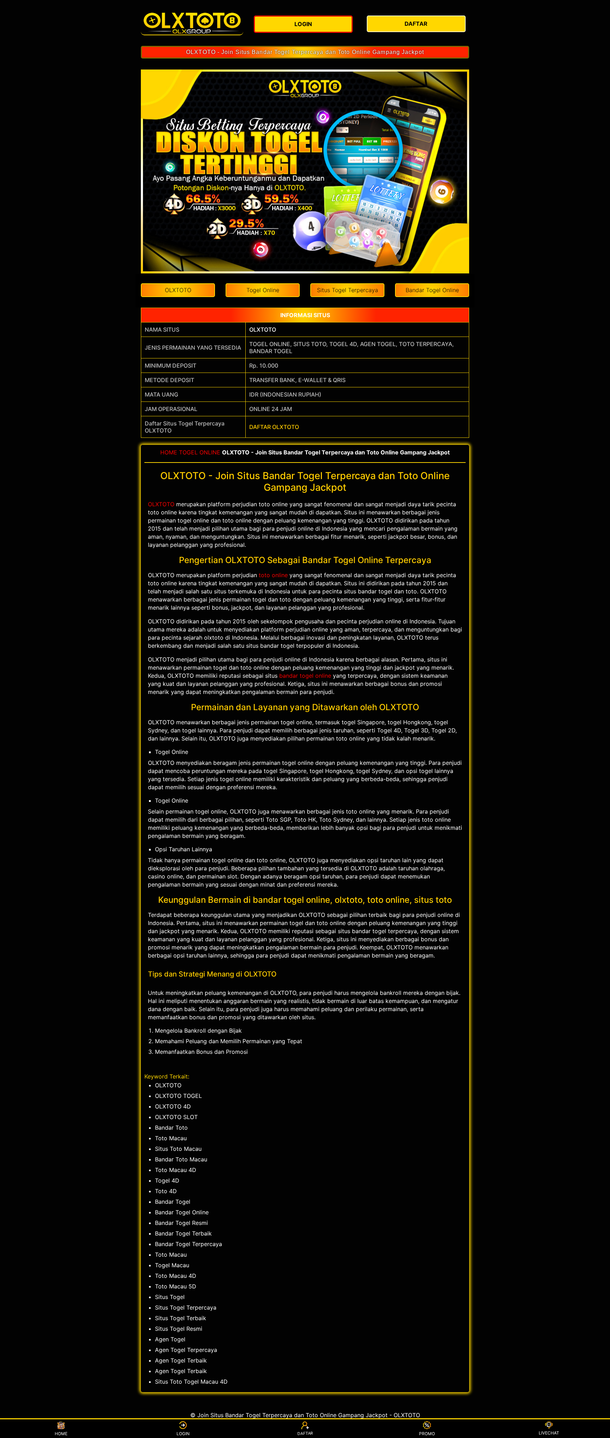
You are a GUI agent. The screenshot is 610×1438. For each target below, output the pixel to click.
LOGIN (183, 1433)
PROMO (427, 1433)
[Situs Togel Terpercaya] (192, 23)
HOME (168, 452)
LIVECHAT (549, 1433)
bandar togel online (305, 675)
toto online (273, 575)
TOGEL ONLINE (199, 452)
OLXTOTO (262, 329)
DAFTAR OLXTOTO (274, 426)
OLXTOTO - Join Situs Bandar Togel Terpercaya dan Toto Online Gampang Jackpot (305, 52)
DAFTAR (304, 1434)
